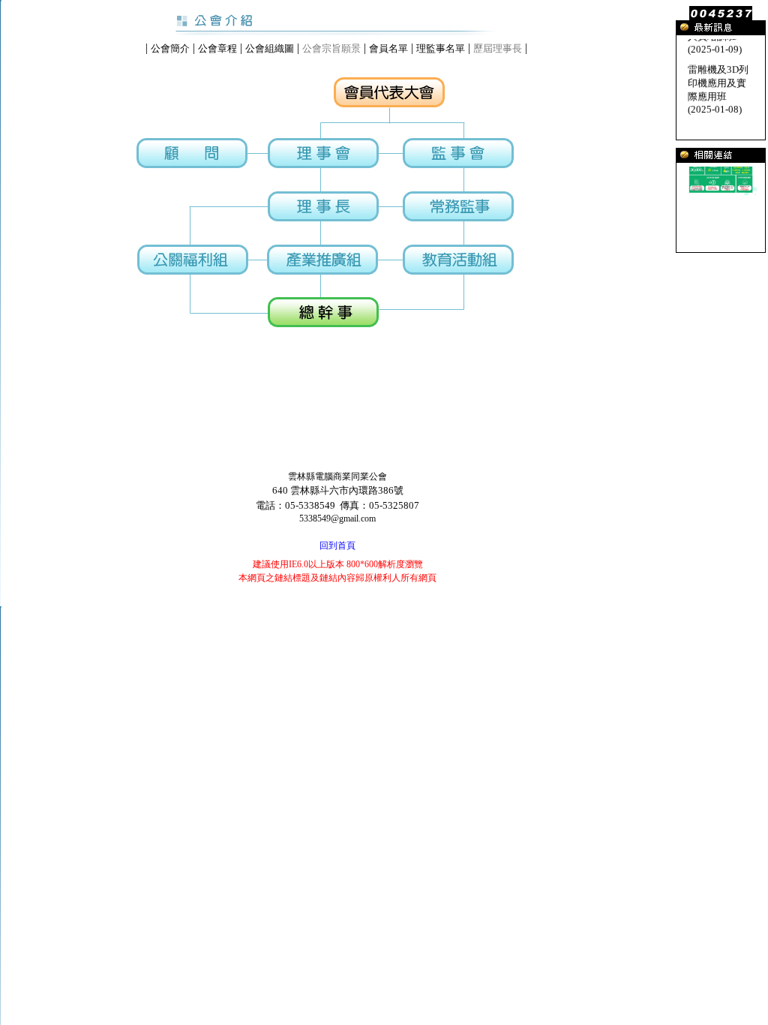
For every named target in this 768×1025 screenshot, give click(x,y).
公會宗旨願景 (331, 48)
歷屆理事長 (497, 48)
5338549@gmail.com (337, 518)
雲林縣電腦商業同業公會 (337, 476)
